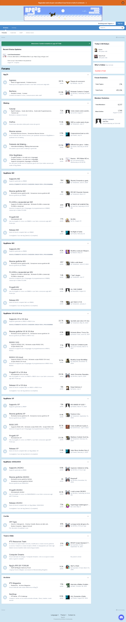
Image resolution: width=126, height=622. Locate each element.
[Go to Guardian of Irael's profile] (68, 544)
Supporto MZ (14, 179)
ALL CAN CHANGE (76, 289)
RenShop (13, 594)
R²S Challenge (22, 596)
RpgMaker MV (8, 243)
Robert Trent (76, 334)
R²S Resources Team (17, 542)
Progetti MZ (14, 217)
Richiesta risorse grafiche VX (20, 333)
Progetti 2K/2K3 (15, 490)
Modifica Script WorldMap (79, 359)
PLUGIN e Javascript (17, 206)
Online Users (30, 32)
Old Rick (74, 93)
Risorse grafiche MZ (17, 191)
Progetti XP (14, 436)
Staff (21, 32)
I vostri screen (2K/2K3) (78, 491)
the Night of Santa (76, 232)
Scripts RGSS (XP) (48, 427)
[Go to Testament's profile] (68, 123)
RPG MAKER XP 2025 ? (78, 404)
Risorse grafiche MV (17, 261)
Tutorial (12, 109)
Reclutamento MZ (16, 219)
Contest (24, 93)
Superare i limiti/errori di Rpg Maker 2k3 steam (86, 468)
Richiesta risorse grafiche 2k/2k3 (21, 479)
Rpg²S (5, 74)
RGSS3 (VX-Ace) (16, 357)
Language (54, 615)
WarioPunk (102, 56)
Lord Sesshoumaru (14, 54)
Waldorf (74, 252)
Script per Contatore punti (79, 344)
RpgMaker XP (8, 398)
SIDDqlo (74, 83)
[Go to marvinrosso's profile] (68, 427)
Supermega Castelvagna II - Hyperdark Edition (86, 505)
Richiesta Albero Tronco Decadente (82, 332)
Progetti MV (14, 287)
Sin (73, 221)
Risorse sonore (15, 131)
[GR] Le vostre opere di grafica (81, 122)
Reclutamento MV (16, 289)
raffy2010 (75, 361)
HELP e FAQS (75, 566)
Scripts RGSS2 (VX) (17, 346)
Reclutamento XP (16, 438)
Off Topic (13, 522)
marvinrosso (76, 427)
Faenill (74, 146)
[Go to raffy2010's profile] (68, 361)
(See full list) (109, 65)
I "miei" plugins (75, 275)
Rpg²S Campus (15, 111)
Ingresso (12, 80)
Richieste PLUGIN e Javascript (40, 204)
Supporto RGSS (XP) (17, 427)
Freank (74, 135)
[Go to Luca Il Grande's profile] (68, 346)
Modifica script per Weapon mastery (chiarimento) (87, 251)
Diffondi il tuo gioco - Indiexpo (80, 144)
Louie (74, 506)
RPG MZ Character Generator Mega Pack (84, 192)
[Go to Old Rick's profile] (68, 93)
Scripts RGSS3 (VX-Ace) (18, 361)
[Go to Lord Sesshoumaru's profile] (4, 55)
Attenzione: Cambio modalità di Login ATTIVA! (46, 43)
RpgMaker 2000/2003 (12, 462)
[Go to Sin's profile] (68, 220)
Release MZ (14, 230)
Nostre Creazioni (16, 526)
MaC (73, 586)
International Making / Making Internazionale (24, 146)
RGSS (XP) (13, 425)
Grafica (12, 122)
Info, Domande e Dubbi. (78, 596)
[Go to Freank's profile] (68, 134)
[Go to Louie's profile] (68, 506)
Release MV (14, 300)
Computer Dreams (16, 555)
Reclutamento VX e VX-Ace (19, 374)
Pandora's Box (75, 414)
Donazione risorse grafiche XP (39, 416)
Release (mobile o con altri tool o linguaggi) (24, 159)
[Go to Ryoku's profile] (68, 388)
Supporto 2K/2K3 (16, 468)
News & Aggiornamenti (18, 82)
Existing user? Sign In (105, 23)
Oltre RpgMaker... (16, 155)
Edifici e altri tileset (77, 262)
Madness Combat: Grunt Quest (80, 437)
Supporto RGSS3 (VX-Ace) (19, 359)
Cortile (6, 516)
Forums (4, 32)
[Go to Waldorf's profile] (68, 252)
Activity (14, 27)
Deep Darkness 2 (76, 387)
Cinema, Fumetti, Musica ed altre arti (36, 524)
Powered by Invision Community (63, 619)
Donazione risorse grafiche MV (40, 263)
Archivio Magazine (24, 585)
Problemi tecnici (31, 82)
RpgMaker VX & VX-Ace (12, 313)
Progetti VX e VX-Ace (18, 372)
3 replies (16, 62)
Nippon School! (27, 526)
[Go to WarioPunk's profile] (96, 56)
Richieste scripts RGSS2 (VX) (34, 344)
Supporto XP (14, 404)
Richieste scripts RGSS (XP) (33, 427)
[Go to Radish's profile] (68, 406)
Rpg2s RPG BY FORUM (19, 566)
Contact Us (71, 615)
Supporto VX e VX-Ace (18, 319)
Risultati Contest (16, 93)
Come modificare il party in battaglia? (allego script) (87, 426)
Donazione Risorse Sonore (36, 133)
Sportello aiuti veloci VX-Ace (80, 321)
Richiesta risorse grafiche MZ (20, 193)
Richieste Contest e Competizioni (81, 91)
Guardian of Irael (77, 545)
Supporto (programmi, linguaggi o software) (24, 161)
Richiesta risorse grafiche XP (20, 416)
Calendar (13, 32)
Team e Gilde (8, 536)
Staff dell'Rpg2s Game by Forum (21, 567)
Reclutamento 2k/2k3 (17, 492)
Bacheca (12, 91)
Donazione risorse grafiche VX (39, 333)
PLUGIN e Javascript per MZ (21, 202)
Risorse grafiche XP (17, 414)
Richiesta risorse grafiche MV (20, 263)
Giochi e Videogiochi (17, 524)
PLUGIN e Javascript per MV (21, 272)
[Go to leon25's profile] (68, 112)
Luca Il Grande (77, 346)
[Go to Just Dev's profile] (68, 205)
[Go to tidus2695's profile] (68, 290)
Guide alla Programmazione (42, 111)
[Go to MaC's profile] (68, 585)
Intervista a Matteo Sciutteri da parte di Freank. (86, 584)
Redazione (14, 585)
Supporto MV (14, 249)
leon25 (74, 113)
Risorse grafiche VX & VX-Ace (21, 331)
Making (6, 103)
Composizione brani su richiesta (81, 133)
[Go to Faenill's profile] (68, 146)
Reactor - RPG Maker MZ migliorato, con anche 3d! (87, 158)
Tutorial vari (14, 113)
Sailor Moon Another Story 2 (80, 450)
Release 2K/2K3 (15, 503)
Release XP (14, 449)
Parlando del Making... (18, 144)
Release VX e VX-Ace (18, 385)
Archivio (6, 577)
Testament (75, 124)
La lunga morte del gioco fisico (81, 524)
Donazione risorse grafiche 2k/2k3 (22, 481)
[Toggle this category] (88, 75)
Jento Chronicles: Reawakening (81, 374)
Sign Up (120, 23)
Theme (62, 615)
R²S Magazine (15, 583)
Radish (74, 406)
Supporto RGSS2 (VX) (17, 344)
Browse (5, 27)
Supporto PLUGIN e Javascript (20, 204)
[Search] (122, 27)
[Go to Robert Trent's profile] (68, 333)
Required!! (74, 478)
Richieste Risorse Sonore (18, 133)
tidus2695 (75, 291)
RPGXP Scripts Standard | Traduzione (83, 543)
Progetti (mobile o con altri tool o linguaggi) (24, 157)
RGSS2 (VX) (14, 342)
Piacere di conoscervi (78, 81)
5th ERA (73, 219)
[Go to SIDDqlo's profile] (68, 82)
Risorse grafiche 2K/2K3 (19, 477)
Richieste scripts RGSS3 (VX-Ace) (39, 359)
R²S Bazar (14, 596)
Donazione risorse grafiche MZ (40, 193)
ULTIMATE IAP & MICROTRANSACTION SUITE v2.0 (87, 204)
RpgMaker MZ (8, 173)
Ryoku (74, 389)
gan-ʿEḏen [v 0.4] (76, 302)
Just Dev (75, 206)
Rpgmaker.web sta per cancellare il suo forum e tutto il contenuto (61, 3)
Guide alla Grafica (27, 111)
